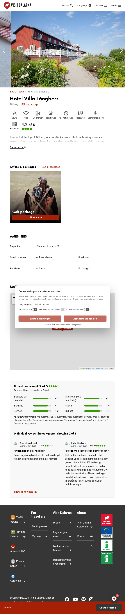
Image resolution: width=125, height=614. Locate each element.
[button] (3, 51)
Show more (17, 147)
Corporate (15, 580)
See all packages (51, 166)
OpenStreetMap (97, 368)
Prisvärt (69, 405)
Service (18, 411)
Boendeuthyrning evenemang (62, 561)
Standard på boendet (20, 398)
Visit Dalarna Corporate (84, 524)
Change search (107, 607)
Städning (18, 405)
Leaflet (85, 368)
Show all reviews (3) (25, 491)
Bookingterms (39, 526)
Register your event (60, 534)
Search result (17, 91)
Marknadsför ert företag (61, 548)
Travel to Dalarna (17, 534)
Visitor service (16, 519)
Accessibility (17, 551)
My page (36, 536)
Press (56, 522)
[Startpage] (17, 5)
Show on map (30, 104)
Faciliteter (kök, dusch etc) (73, 398)
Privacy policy (17, 563)
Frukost (69, 411)
